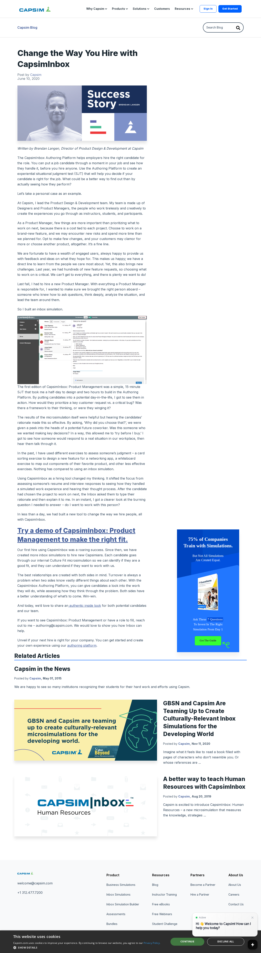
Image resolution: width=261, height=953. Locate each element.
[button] (96, 9)
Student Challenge (164, 924)
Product (112, 875)
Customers (162, 8)
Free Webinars (162, 914)
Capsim (35, 75)
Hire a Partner (199, 894)
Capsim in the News (42, 668)
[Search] (238, 27)
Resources (160, 875)
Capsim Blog (27, 27)
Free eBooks (161, 904)
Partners (197, 875)
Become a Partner (202, 884)
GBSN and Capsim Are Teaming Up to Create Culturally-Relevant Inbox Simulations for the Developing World (199, 718)
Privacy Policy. (152, 943)
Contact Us (236, 904)
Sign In (208, 8)
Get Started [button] (230, 8)
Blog (155, 884)
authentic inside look (85, 606)
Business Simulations (120, 884)
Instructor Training (164, 894)
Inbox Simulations (118, 894)
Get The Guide (208, 640)
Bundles (111, 924)
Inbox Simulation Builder (122, 904)
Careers (233, 894)
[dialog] (130, 941)
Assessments (115, 914)
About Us (235, 875)
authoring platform (81, 645)
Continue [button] (187, 941)
